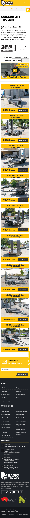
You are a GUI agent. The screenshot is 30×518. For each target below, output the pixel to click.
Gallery (4, 397)
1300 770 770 (8, 451)
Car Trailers (5, 421)
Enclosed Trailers (21, 417)
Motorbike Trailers (21, 421)
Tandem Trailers (6, 417)
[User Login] (24, 3)
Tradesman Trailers (21, 411)
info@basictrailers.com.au (11, 462)
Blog (17, 388)
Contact (18, 391)
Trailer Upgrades (21, 394)
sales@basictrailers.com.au (11, 459)
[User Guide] (29, 364)
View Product (22, 110)
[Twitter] (6, 492)
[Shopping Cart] (28, 10)
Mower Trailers (20, 414)
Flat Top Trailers (6, 436)
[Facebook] (3, 492)
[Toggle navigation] (28, 3)
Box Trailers (5, 411)
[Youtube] (14, 492)
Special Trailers (20, 429)
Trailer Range (9, 8)
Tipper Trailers (6, 424)
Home (2, 8)
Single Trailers (6, 414)
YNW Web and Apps (13, 511)
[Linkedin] (10, 492)
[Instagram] (17, 492)
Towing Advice (6, 394)
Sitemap (4, 514)
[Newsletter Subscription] (4, 361)
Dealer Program (6, 401)
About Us (4, 391)
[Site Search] (20, 3)
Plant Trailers (6, 427)
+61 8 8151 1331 (8, 454)
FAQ (17, 397)
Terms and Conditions (22, 514)
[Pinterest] (21, 492)
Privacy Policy (11, 514)
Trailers (4, 388)
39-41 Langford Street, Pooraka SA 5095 (15, 446)
